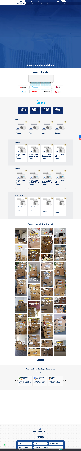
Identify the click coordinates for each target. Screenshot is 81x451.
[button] (21, 236)
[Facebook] (80, 136)
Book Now (63, 1)
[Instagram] (80, 139)
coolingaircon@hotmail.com (51, 1)
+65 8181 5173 (35, 1)
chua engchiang (62, 377)
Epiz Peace (45, 377)
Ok (61, 449)
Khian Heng (31, 377)
